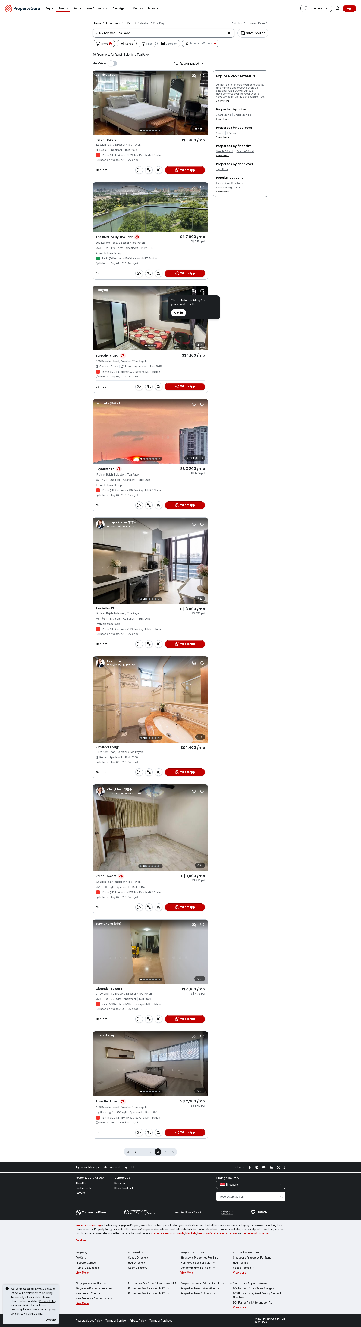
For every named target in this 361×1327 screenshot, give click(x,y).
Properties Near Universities (197, 1288)
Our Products (83, 1188)
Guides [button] (138, 8)
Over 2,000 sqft (245, 151)
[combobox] (162, 33)
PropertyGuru (85, 1252)
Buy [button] (48, 8)
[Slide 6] (156, 130)
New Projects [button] (95, 8)
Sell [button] (75, 8)
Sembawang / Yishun (229, 187)
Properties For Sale (193, 1252)
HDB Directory (136, 1262)
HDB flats (190, 1233)
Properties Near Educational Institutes (206, 1283)
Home (97, 23)
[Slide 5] (153, 130)
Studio (220, 133)
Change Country (227, 1178)
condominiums (160, 1233)
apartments (177, 1233)
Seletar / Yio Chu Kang (229, 183)
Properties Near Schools (195, 1293)
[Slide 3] (147, 130)
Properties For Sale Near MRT (146, 1288)
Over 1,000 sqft (224, 151)
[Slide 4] (150, 130)
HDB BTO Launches (87, 1267)
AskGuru (81, 1257)
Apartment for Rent (119, 23)
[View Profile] (105, 75)
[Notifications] (337, 8)
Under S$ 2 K (223, 114)
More (151, 8)
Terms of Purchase (160, 1320)
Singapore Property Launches (94, 1288)
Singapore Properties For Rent (252, 1257)
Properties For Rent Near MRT (146, 1293)
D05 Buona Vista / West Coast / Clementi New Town (257, 1295)
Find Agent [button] (120, 8)
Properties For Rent (246, 1252)
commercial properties (256, 1233)
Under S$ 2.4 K (242, 114)
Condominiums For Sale (195, 1267)
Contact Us (122, 1178)
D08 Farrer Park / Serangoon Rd (252, 1302)
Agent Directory (137, 1267)
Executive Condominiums (212, 1233)
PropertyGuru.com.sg (88, 1225)
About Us (81, 1183)
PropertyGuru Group (90, 1178)
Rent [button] (62, 8)
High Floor (222, 169)
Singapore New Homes (91, 1283)
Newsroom (120, 1183)
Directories (135, 1252)
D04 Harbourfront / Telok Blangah (253, 1288)
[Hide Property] (194, 76)
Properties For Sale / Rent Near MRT (152, 1283)
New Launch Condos (88, 1293)
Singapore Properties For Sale (199, 1257)
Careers (80, 1193)
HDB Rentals (240, 1262)
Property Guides (86, 1262)
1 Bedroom (233, 133)
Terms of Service (115, 1320)
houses (233, 1233)
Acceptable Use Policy (89, 1320)
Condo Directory (138, 1257)
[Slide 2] (144, 130)
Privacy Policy (47, 1301)
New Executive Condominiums (94, 1298)
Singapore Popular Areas (250, 1283)
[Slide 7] (159, 130)
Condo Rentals (242, 1267)
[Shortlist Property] (202, 76)
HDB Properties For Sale (195, 1262)
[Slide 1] (141, 130)
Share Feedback (123, 1188)
